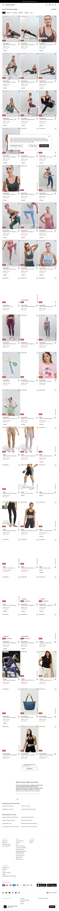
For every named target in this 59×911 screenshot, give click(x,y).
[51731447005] (37, 390)
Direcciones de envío (6, 844)
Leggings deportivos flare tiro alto (27, 680)
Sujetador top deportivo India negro (28, 754)
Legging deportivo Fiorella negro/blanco (10, 754)
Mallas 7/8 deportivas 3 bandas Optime (28, 455)
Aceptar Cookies (44, 145)
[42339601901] (55, 390)
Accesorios (9, 12)
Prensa (3, 870)
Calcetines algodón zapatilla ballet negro (28, 306)
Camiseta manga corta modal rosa (46, 156)
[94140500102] (37, 353)
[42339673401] (19, 428)
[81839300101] (55, 614)
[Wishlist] (52, 5)
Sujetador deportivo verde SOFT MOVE (10, 418)
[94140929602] (37, 315)
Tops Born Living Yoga (25, 806)
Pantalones (21, 12)
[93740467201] (19, 278)
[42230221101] (19, 540)
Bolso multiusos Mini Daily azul (27, 717)
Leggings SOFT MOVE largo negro (28, 156)
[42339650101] (55, 428)
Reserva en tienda (19, 859)
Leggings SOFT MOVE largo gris (9, 44)
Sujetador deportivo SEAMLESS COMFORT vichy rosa (10, 642)
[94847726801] (19, 129)
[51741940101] (37, 16)
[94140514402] (19, 54)
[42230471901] (55, 502)
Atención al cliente (19, 840)
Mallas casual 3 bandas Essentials (46, 418)
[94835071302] (37, 577)
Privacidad (22, 901)
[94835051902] (55, 577)
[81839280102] (37, 652)
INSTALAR (36, 1)
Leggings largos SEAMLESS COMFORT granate (10, 343)
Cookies (21, 903)
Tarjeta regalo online (20, 849)
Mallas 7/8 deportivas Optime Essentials (10, 493)
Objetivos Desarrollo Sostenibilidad (9, 876)
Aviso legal (22, 898)
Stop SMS (18, 842)
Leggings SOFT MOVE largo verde (46, 194)
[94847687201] (55, 203)
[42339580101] (37, 465)
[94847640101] (55, 91)
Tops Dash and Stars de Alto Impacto (28, 809)
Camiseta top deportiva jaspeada (9, 680)
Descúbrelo (31, 840)
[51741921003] (55, 315)
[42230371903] (19, 577)
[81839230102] (55, 652)
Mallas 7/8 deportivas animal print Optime (28, 567)
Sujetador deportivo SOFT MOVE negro (46, 119)
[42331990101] (19, 727)
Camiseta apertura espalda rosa (45, 381)
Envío (17, 844)
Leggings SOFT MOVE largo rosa (9, 269)
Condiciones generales (24, 900)
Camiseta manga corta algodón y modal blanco (28, 343)
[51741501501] (37, 203)
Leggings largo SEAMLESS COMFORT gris (28, 82)
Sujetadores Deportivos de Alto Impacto (10, 817)
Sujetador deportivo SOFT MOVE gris (46, 44)
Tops (32, 12)
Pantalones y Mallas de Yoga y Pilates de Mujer (29, 823)
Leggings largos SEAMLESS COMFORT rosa (46, 306)
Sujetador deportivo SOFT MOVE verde (28, 269)
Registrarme (4, 842)
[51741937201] (55, 278)
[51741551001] (55, 54)
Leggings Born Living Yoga (7, 809)
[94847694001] (19, 166)
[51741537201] (19, 241)
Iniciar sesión (4, 840)
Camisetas (15, 12)
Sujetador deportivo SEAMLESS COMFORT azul (28, 194)
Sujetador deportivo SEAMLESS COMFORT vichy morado (28, 642)
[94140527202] (55, 129)
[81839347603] (19, 652)
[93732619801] (19, 353)
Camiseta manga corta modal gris (9, 82)
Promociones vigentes (20, 846)
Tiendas (3, 874)
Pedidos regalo (19, 857)
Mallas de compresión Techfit (9, 567)
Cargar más (29, 768)
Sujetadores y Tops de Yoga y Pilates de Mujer (29, 826)
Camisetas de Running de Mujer (27, 817)
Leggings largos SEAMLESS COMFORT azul (46, 343)
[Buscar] (46, 4)
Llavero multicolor (6, 381)
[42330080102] (37, 727)
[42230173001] (37, 428)
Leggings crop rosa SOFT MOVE (27, 418)
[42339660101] (19, 502)
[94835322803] (19, 390)
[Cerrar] (49, 136)
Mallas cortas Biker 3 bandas (45, 567)
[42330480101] (55, 727)
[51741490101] (37, 129)
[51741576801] (37, 91)
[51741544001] (37, 54)
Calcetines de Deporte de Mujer (8, 820)
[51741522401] (55, 166)
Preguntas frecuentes (20, 855)
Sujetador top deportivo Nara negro (46, 754)
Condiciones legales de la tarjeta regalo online (21, 852)
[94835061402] (37, 614)
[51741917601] (19, 315)
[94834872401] (19, 689)
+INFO (32, 141)
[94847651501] (55, 241)
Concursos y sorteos (20, 854)
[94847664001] (55, 16)
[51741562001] (19, 91)
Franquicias (4, 869)
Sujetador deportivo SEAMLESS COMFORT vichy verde (28, 605)
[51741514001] (19, 16)
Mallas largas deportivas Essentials (9, 455)
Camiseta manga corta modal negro (28, 381)
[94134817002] (55, 353)
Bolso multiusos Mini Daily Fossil (45, 717)
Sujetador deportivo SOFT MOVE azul (46, 269)
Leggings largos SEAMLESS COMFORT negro (28, 44)
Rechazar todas (33, 145)
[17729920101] (37, 502)
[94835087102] (19, 614)
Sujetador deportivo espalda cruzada (46, 493)
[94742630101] (37, 278)
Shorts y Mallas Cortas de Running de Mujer (10, 826)
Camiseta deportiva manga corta (45, 680)
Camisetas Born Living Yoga (7, 806)
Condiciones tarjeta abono (21, 847)
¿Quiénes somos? (5, 867)
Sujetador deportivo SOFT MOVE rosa (46, 231)
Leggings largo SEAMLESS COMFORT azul (46, 82)
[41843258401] (37, 689)
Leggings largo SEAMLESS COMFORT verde (10, 119)
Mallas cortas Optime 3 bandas (27, 493)
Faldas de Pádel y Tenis (6, 823)
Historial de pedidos (6, 846)
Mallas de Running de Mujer (26, 820)
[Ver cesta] (55, 4)
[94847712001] (19, 203)
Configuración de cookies (43, 898)
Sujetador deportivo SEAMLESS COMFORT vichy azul (46, 605)
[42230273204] (37, 540)
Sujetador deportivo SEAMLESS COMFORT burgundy (10, 156)
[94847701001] (37, 166)
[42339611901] (55, 540)
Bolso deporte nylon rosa (8, 306)
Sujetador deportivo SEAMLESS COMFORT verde (10, 231)
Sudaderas (27, 12)
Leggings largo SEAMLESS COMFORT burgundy (28, 119)
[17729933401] (55, 465)
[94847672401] (37, 241)
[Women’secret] (10, 5)
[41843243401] (55, 689)
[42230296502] (19, 465)
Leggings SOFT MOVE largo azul (27, 231)
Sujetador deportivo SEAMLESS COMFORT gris (10, 194)
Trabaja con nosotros (6, 872)
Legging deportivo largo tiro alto (45, 642)
